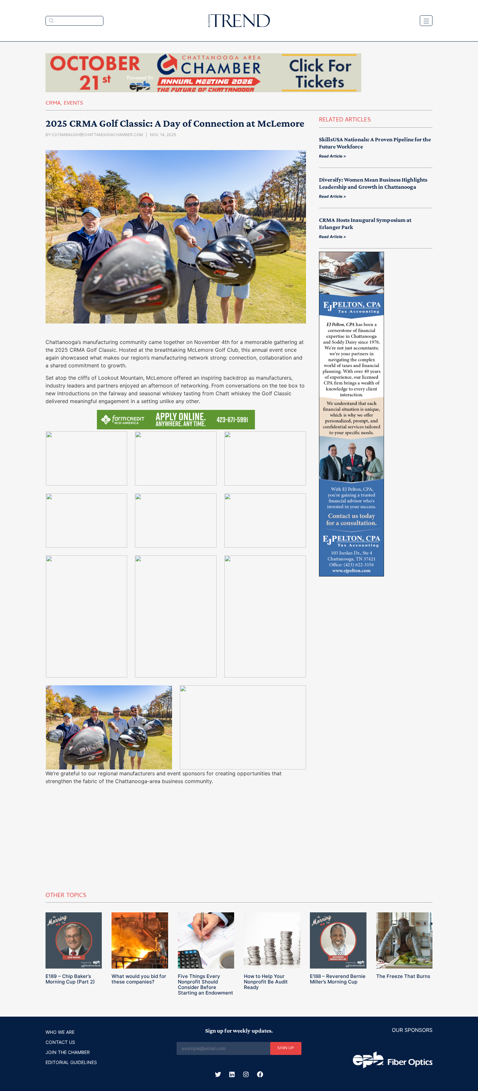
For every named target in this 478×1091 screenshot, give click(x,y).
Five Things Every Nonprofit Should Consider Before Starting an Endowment (205, 984)
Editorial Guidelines (71, 1062)
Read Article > (332, 156)
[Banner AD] (203, 90)
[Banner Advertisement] (351, 574)
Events (73, 103)
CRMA (53, 103)
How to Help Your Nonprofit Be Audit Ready (266, 981)
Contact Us (60, 1042)
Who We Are (60, 1032)
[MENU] (426, 20)
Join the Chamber (68, 1052)
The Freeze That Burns (403, 976)
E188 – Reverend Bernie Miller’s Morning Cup (337, 979)
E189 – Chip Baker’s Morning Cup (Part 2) (70, 979)
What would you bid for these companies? (139, 979)
